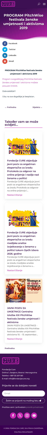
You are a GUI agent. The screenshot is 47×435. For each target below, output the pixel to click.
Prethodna (10, 348)
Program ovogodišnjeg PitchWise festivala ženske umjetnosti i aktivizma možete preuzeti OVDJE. (22, 82)
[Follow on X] (20, 416)
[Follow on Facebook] (13, 416)
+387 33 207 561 (16, 375)
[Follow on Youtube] (34, 416)
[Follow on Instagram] (27, 416)
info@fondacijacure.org (19, 378)
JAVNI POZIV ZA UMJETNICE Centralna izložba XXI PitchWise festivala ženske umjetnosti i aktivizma (23, 315)
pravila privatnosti (34, 407)
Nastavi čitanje (14, 195)
